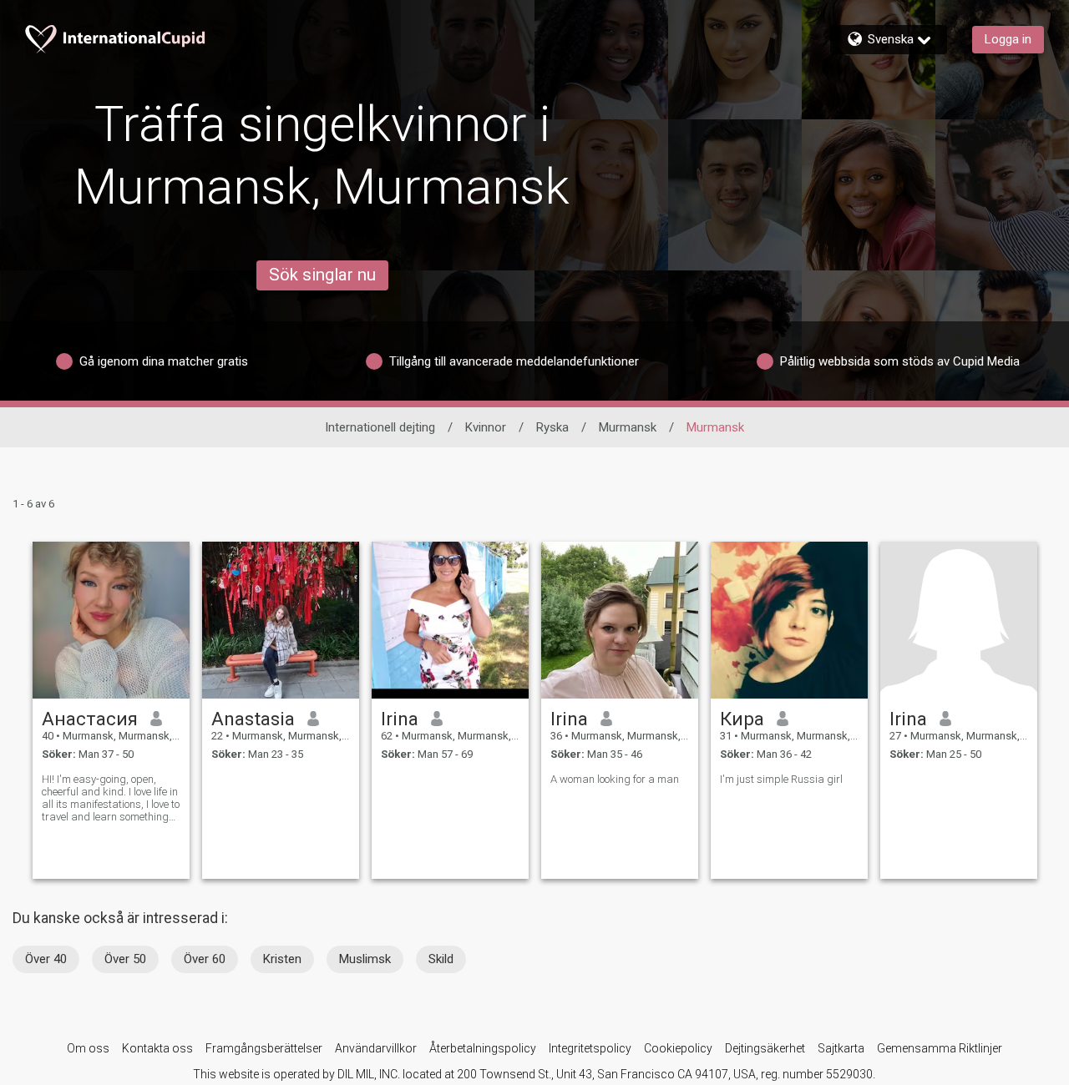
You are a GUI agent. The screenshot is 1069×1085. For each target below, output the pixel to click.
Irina (399, 718)
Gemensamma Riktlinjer (939, 1048)
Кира (742, 718)
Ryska (552, 427)
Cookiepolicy (678, 1048)
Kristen (282, 958)
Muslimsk (365, 958)
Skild (440, 958)
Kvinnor (485, 427)
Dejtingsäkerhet (765, 1048)
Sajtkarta (841, 1048)
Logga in (1008, 39)
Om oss (88, 1048)
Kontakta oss (157, 1048)
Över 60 (204, 958)
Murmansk (627, 427)
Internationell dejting (380, 427)
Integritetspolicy (590, 1048)
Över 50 (125, 958)
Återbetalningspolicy (482, 1048)
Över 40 (46, 958)
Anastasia (253, 718)
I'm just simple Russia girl (781, 779)
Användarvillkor (376, 1048)
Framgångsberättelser (263, 1048)
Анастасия (90, 718)
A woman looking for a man (614, 779)
